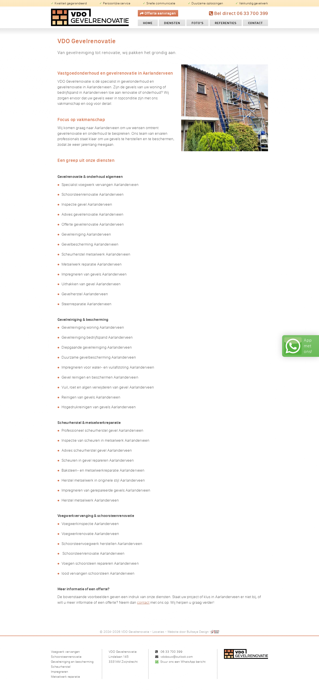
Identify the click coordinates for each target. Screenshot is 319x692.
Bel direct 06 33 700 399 (240, 13)
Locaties (158, 632)
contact (143, 602)
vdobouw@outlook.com (177, 656)
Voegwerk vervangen (65, 651)
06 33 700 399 (172, 651)
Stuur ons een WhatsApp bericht (183, 661)
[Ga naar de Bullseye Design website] (214, 632)
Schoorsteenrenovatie (66, 656)
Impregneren (59, 671)
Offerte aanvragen (160, 13)
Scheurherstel (61, 666)
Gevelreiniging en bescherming (72, 661)
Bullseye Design (198, 632)
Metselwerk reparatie (65, 676)
